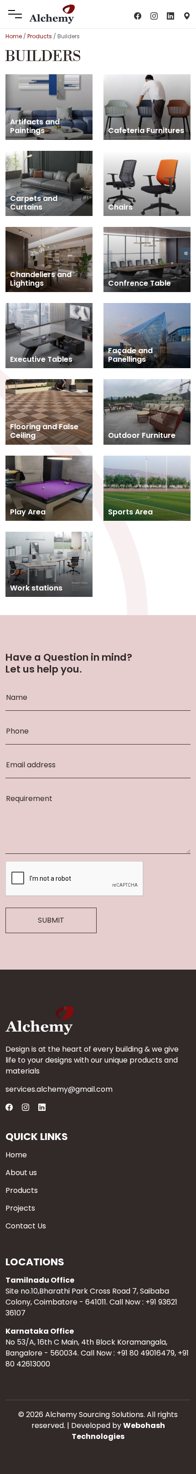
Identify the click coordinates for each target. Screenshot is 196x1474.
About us (21, 1172)
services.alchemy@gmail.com (59, 1089)
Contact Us (25, 1226)
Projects (20, 1208)
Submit (51, 920)
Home (13, 36)
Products (39, 36)
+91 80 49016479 (146, 1353)
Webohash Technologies (118, 1431)
